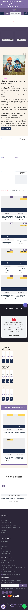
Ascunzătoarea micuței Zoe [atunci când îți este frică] (3, 354)
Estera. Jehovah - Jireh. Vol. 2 (21, 269)
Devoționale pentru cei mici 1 (20, 433)
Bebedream (7, 213)
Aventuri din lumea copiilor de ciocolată (7, 354)
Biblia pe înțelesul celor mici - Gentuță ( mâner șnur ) (11, 393)
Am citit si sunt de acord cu (14, 588)
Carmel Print (20, 292)
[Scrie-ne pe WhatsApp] (24, 606)
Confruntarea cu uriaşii (11, 374)
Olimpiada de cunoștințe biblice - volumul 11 (20, 458)
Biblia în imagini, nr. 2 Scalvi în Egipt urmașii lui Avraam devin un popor (3, 393)
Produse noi (5, 190)
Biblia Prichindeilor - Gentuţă (8, 457)
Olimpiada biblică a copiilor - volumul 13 (7, 243)
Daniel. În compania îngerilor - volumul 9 (7, 217)
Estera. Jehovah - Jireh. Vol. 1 (7, 296)
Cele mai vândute (15, 190)
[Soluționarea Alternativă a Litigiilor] (17, 604)
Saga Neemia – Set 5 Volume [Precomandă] (20, 217)
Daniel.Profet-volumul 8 (21, 240)
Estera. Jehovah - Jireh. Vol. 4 (7, 269)
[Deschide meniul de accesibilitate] (25, 305)
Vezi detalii (6, 128)
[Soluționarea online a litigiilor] (18, 606)
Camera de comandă (7, 374)
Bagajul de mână (11, 354)
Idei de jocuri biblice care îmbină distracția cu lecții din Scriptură (14, 498)
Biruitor (3, 374)
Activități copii (22, 39)
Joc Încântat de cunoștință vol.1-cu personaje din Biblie (20, 297)
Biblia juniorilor (7, 393)
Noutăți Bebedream (8, 39)
